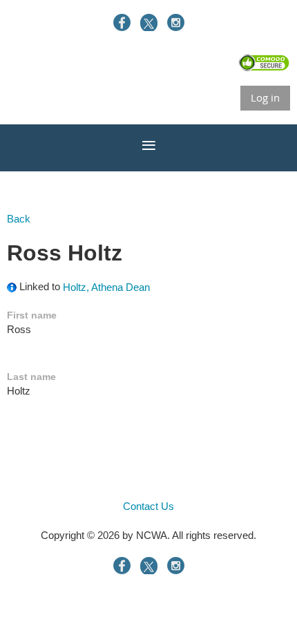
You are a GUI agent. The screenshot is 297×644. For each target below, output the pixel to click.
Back (18, 219)
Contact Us (148, 506)
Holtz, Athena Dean (106, 287)
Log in (265, 97)
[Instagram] (175, 22)
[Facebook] (122, 22)
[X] (148, 22)
